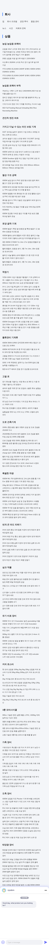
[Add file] (3, 942)
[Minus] (45, 890)
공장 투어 (24, 21)
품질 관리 (35, 21)
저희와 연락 (21, 28)
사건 (11, 28)
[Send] (46, 942)
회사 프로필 (12, 21)
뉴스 (4, 28)
